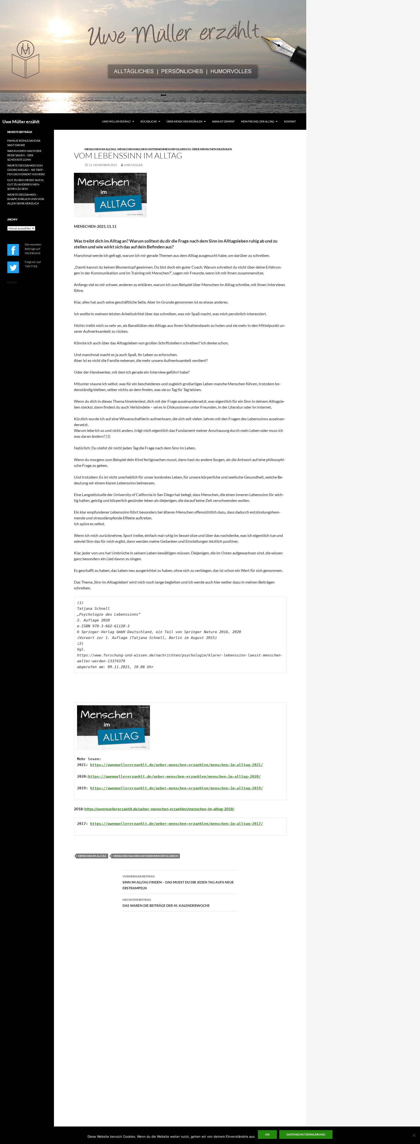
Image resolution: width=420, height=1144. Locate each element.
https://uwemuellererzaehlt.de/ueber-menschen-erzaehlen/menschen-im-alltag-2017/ (176, 823)
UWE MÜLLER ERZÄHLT (116, 121)
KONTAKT (290, 121)
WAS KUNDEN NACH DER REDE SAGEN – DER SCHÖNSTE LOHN (24, 155)
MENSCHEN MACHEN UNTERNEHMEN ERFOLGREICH (154, 149)
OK (267, 1134)
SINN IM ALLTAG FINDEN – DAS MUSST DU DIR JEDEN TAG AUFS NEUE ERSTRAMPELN (178, 882)
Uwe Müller (133, 165)
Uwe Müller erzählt (21, 121)
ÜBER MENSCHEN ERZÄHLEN (184, 121)
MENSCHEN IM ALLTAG (100, 149)
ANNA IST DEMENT (223, 121)
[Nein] (413, 1135)
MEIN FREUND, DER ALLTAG (257, 121)
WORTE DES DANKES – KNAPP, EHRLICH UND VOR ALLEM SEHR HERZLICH (25, 199)
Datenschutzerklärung (306, 1134)
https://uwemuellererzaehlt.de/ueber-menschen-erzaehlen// (176, 765)
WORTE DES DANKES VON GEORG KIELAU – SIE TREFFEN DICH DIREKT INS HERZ (26, 170)
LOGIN (12, 282)
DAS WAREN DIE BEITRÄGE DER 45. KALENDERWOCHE (166, 903)
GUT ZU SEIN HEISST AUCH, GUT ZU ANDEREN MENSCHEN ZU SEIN (25, 184)
